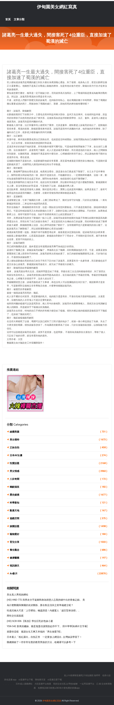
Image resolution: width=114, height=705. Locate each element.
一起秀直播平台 (87, 684)
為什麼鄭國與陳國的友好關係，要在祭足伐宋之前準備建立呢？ (40, 605)
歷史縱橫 (58, 494)
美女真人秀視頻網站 (17, 594)
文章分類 (19, 19)
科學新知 (58, 502)
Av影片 (58, 573)
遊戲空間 (58, 518)
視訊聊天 (58, 565)
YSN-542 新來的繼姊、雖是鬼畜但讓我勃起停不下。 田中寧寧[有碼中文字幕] (47, 626)
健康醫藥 (58, 557)
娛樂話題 (58, 526)
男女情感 (58, 471)
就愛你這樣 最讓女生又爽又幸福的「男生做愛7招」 (35, 631)
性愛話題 (58, 463)
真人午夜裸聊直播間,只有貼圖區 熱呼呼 (82, 675)
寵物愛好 (58, 534)
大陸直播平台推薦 (42, 684)
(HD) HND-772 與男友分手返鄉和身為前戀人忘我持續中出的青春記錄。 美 (46, 599)
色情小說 (106, 675)
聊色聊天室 (40, 679)
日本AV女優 (58, 455)
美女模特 (58, 439)
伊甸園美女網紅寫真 (57, 6)
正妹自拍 (58, 447)
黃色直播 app (10, 679)
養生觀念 (58, 549)
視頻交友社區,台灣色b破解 (65, 684)
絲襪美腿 (58, 431)
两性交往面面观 (15, 615)
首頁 (8, 19)
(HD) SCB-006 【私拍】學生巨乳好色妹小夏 (30, 621)
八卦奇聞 (58, 479)
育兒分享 (58, 542)
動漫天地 (58, 510)
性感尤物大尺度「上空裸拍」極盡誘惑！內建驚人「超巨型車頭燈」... (43, 610)
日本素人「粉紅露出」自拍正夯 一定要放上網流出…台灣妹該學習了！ (44, 637)
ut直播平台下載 (26, 679)
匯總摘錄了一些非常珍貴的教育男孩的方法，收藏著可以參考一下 (41, 642)
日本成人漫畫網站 (24, 684)
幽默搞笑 (58, 486)
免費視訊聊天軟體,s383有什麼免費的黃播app (59, 688)
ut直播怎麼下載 (55, 679)
